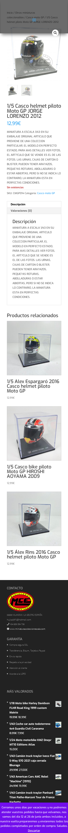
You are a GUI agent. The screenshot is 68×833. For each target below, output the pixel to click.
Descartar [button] (34, 830)
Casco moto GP (46, 193)
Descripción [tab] (18, 204)
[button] (55, 33)
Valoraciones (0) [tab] (21, 211)
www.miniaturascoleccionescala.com (27, 628)
